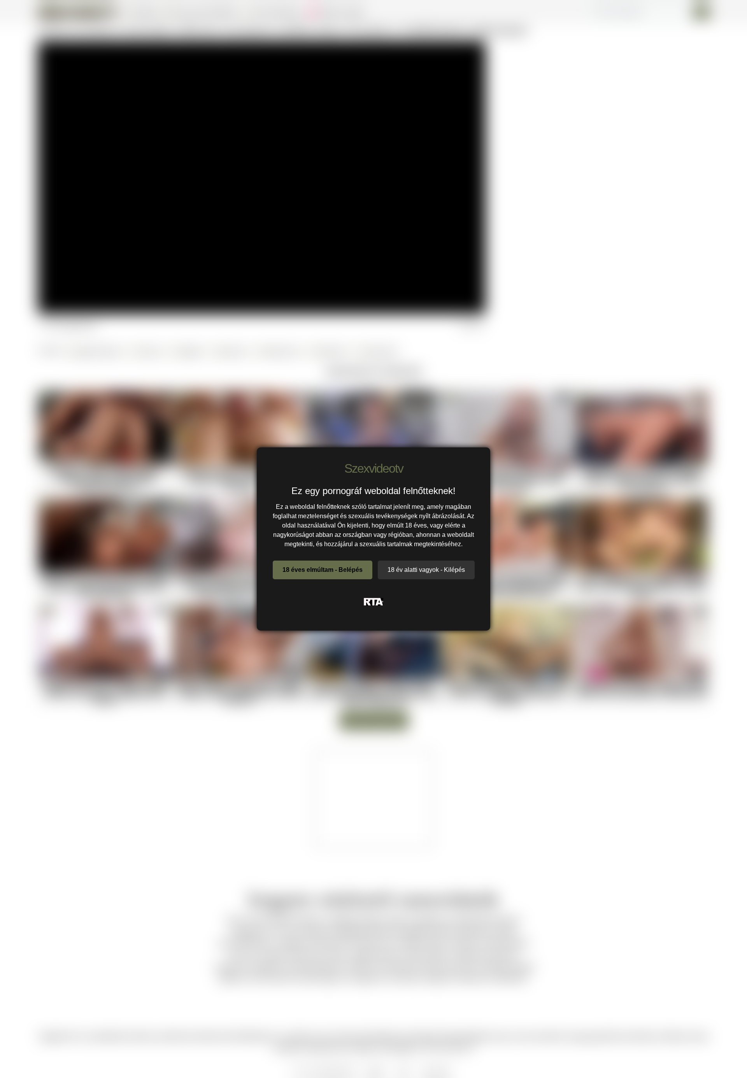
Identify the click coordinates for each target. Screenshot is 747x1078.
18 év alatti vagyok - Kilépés (426, 569)
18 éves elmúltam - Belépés (322, 569)
